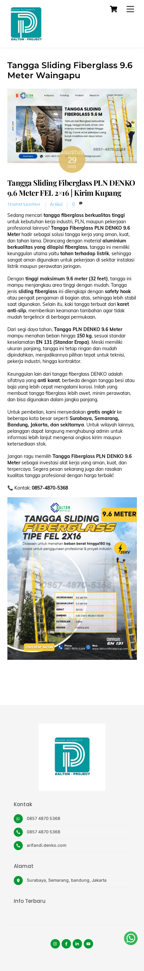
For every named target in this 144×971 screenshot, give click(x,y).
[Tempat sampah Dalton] (25, 39)
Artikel (56, 204)
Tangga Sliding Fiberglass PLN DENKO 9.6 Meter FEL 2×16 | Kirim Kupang (71, 188)
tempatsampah (24, 204)
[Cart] (113, 9)
